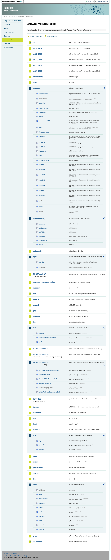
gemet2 (36, 305)
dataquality (37, 251)
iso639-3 (42, 143)
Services (7, 44)
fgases (36, 299)
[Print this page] (93, 1)
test (34, 479)
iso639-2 (42, 136)
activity (41, 262)
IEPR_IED (37, 399)
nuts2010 (42, 175)
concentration (43, 499)
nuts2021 (42, 190)
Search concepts (52, 36)
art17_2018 (37, 71)
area (40, 494)
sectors (41, 449)
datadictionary (39, 218)
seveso (36, 473)
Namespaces (8, 47)
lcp (34, 435)
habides (36, 316)
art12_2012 (37, 48)
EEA (13, 1)
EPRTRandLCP (39, 274)
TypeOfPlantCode (45, 383)
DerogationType (44, 374)
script (41, 206)
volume (41, 529)
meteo (41, 512)
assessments (43, 93)
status (41, 244)
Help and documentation (12, 21)
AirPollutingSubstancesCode (49, 370)
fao (34, 294)
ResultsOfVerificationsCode (48, 379)
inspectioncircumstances (47, 337)
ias (34, 322)
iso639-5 (42, 147)
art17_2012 (37, 65)
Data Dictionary (20, 16)
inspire (36, 407)
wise (35, 536)
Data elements (9, 32)
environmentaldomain (46, 121)
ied (34, 328)
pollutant (42, 342)
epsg (40, 127)
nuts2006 (42, 170)
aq (34, 42)
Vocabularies (9, 40)
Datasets (7, 24)
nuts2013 (42, 180)
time (40, 520)
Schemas (7, 36)
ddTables (42, 232)
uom (35, 485)
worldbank (37, 542)
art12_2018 (37, 54)
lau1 (35, 418)
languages (42, 151)
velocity (41, 525)
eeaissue (42, 236)
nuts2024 (42, 196)
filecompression (44, 132)
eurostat (36, 288)
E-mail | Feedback (10, 553)
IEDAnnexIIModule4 (41, 362)
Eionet (13, 16)
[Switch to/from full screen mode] (96, 1)
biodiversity (38, 77)
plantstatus (43, 445)
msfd (35, 456)
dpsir (41, 117)
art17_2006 (37, 60)
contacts (42, 224)
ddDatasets (43, 228)
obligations (43, 240)
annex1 (41, 333)
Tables (6, 28)
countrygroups (44, 108)
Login (89, 1)
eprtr (35, 257)
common (36, 88)
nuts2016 (42, 185)
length (41, 507)
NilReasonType (44, 160)
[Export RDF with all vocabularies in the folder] (104, 88)
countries (42, 103)
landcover (37, 413)
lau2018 (36, 430)
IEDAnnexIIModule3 (41, 354)
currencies (42, 112)
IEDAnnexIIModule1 (41, 349)
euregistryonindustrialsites (44, 282)
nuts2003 (42, 164)
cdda (35, 82)
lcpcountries (43, 441)
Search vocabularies (36, 36)
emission (42, 503)
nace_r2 (41, 155)
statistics (42, 516)
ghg (34, 311)
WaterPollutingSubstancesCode (49, 392)
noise (35, 462)
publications (38, 467)
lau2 (35, 424)
